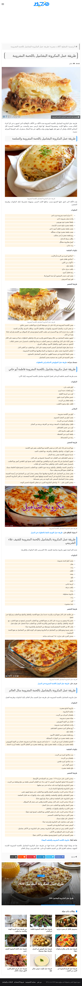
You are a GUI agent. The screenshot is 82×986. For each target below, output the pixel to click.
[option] (41, 883)
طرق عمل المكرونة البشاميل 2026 (41, 883)
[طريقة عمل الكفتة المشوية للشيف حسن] (16, 940)
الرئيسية (71, 47)
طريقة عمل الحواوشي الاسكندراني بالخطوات (51, 362)
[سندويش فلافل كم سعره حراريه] (66, 921)
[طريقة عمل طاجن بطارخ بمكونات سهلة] (66, 940)
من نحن (39, 982)
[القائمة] (3, 4)
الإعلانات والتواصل (7, 982)
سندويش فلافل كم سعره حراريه (67, 929)
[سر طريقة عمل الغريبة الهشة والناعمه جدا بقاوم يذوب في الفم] (16, 921)
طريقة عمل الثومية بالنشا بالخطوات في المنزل (46, 532)
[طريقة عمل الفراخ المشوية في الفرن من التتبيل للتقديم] (66, 960)
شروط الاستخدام (19, 982)
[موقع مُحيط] (41, 4)
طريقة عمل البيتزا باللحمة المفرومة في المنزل (53, 683)
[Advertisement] (41, 26)
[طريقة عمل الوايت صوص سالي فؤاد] (41, 960)
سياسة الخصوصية (30, 982)
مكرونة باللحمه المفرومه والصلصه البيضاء (55, 840)
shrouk (78, 63)
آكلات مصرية (55, 47)
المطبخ (64, 47)
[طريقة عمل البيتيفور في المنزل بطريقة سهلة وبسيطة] (41, 940)
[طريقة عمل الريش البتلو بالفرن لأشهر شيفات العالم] (16, 960)
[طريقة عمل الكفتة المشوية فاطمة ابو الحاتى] (41, 921)
